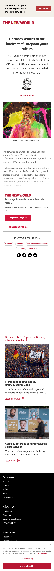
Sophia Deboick (27, 95)
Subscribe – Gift (10, 540)
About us (7, 515)
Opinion (32, 248)
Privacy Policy (9, 523)
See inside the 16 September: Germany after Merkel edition (25, 338)
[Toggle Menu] (48, 22)
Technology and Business (37, 244)
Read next (10, 460)
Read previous (12, 398)
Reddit (35, 255)
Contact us (7, 511)
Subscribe (43, 8)
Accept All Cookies (27, 566)
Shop (5, 493)
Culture (6, 485)
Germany (21, 248)
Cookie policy (42, 553)
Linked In (30, 255)
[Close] (51, 544)
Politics (6, 489)
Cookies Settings (27, 559)
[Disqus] (27, 294)
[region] (27, 556)
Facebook (19, 255)
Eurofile (8, 244)
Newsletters (8, 497)
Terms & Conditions (12, 519)
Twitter (24, 255)
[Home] (18, 22)
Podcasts (6, 481)
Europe (20, 244)
